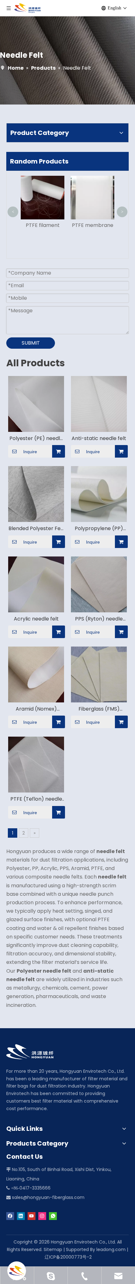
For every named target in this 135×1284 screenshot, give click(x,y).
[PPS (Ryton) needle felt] (99, 584)
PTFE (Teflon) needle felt (36, 799)
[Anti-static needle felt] (99, 403)
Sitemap (53, 1249)
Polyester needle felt (44, 971)
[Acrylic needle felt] (36, 584)
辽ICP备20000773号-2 (68, 1257)
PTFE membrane (92, 225)
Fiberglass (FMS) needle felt (99, 709)
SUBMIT (31, 343)
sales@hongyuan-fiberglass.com (48, 1197)
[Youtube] (31, 1215)
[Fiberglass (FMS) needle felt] (99, 674)
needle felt (110, 851)
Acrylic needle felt (36, 618)
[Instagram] (42, 1215)
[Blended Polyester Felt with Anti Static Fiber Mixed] (36, 493)
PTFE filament (43, 225)
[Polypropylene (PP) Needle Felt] (99, 493)
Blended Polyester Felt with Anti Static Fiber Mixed (36, 528)
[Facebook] (10, 1215)
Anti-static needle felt (99, 438)
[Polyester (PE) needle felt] (36, 403)
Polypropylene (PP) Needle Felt (99, 528)
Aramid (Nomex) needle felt (36, 709)
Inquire (30, 451)
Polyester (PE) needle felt (36, 438)
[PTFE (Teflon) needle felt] (36, 764)
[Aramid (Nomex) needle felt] (36, 674)
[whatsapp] (53, 1215)
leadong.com (111, 1249)
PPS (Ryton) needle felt (99, 618)
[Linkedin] (21, 1215)
